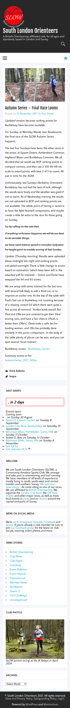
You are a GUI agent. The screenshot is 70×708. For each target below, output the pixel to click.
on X (16, 522)
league (13, 376)
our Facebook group (22, 527)
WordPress (32, 704)
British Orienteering (40, 490)
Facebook (49, 522)
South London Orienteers (30, 30)
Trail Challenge (18, 595)
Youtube (38, 522)
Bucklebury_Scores (39, 348)
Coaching (15, 565)
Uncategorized (18, 600)
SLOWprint (16, 586)
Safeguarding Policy (45, 698)
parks (26, 498)
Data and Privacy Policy (18, 698)
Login (61, 698)
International (17, 578)
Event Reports (18, 573)
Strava (9, 525)
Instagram (26, 522)
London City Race (31, 492)
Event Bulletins (17, 370)
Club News (16, 556)
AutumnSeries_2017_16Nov (21, 360)
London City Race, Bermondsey (24, 426)
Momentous (51, 704)
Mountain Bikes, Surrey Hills (22, 440)
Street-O (15, 591)
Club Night (16, 560)
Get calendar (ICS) (17, 449)
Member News (18, 582)
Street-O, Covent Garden (20, 420)
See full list (12, 446)
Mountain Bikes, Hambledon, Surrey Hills (29, 431)
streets (43, 498)
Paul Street (47, 113)
